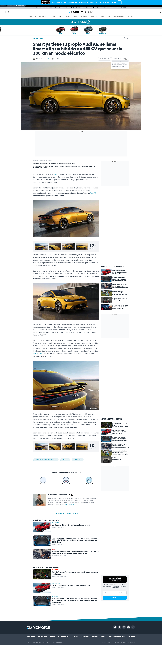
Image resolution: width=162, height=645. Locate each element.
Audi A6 (93, 193)
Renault (99, 8)
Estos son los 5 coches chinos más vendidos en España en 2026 (54, 163)
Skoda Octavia (59, 8)
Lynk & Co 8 (37, 354)
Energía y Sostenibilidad (116, 17)
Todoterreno (80, 8)
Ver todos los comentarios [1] (66, 513)
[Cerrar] (128, 63)
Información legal (112, 642)
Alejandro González (41, 59)
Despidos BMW (90, 8)
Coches (53, 17)
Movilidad (130, 17)
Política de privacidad (129, 642)
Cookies (119, 642)
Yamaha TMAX (70, 8)
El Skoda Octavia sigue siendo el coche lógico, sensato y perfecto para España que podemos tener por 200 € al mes (64, 166)
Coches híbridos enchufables (46, 459)
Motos (102, 17)
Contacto (103, 642)
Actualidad (32, 17)
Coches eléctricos (109, 8)
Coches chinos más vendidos (44, 8)
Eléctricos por (11, 5)
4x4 (117, 8)
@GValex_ (49, 59)
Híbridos (94, 17)
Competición (43, 17)
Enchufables (38, 38)
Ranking (75, 17)
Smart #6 (78, 459)
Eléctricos (84, 17)
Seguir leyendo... (70, 504)
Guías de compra (64, 17)
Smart (55, 174)
